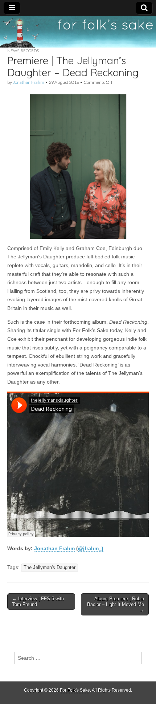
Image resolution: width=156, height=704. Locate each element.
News (13, 50)
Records (30, 50)
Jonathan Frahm (28, 82)
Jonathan (46, 548)
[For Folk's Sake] (78, 32)
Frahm (66, 548)
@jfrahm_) (90, 548)
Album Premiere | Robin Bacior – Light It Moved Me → (115, 604)
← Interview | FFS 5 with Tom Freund (38, 601)
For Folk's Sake (75, 690)
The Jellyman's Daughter (49, 567)
